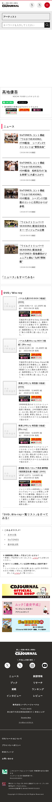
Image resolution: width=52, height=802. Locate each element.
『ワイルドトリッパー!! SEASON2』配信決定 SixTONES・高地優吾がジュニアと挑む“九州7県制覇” (33, 253)
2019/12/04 (29, 393)
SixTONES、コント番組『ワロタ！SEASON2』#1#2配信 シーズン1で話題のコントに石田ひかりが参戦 (34, 198)
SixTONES (13, 539)
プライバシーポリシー (11, 745)
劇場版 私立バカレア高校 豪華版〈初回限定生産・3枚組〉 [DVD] (33, 469)
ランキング (38, 689)
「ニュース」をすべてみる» (18, 277)
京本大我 (12, 534)
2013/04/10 (29, 477)
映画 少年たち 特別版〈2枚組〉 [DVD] (32, 385)
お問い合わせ (7, 758)
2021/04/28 (29, 308)
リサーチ (38, 682)
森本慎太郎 (13, 544)
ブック (14, 682)
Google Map (26, 717)
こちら (35, 557)
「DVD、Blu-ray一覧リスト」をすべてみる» (25, 515)
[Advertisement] (26, 59)
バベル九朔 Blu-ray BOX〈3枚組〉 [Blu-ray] (32, 342)
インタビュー (14, 695)
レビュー (38, 695)
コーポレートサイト (26, 722)
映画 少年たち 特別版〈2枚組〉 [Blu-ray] (32, 427)
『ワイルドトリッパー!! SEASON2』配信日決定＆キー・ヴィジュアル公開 (33, 226)
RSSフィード (8, 752)
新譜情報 (38, 676)
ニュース (14, 676)
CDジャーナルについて (12, 738)
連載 (14, 689)
